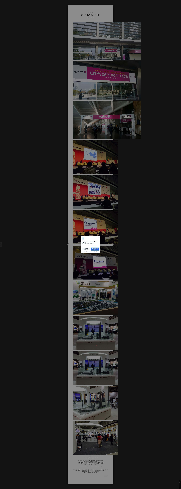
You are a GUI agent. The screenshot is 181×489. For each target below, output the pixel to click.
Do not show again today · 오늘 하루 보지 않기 (90, 251)
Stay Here (86, 249)
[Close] (99, 237)
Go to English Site (95, 249)
